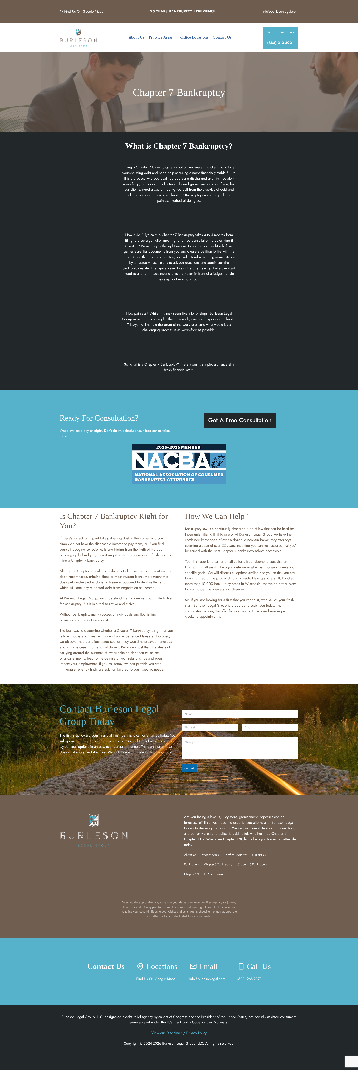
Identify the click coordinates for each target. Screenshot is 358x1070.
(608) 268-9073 (249, 978)
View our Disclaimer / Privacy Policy (179, 1032)
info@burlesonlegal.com (280, 11)
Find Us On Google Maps (83, 11)
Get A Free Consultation (239, 420)
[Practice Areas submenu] (175, 37)
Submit (189, 768)
